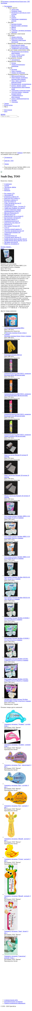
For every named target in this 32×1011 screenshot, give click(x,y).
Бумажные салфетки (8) (11, 196)
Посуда (13, 29)
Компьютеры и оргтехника (19, 46)
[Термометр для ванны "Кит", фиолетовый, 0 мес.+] (15, 763)
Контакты (7, 190)
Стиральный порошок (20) (12, 232)
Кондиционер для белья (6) (12, 218)
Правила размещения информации (14, 1003)
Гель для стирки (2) (10, 201)
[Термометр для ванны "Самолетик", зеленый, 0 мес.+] (11, 954)
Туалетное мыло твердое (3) (12, 237)
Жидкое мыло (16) (9, 214)
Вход (5, 111)
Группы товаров (6, 247)
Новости (7, 189)
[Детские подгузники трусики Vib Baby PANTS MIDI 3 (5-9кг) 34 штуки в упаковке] (11, 698)
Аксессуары (15, 9)
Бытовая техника (16, 24)
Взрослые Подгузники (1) (12, 198)
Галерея (6, 185)
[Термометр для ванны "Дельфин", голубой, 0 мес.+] (15, 722)
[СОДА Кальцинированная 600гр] (11, 326)
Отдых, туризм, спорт (18, 55)
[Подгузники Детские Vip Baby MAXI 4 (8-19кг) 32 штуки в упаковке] (11, 575)
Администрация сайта (11, 1000)
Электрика (14, 102)
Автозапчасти (15, 59)
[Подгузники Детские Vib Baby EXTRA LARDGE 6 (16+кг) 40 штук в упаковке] (11, 677)
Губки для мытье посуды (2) (12, 203)
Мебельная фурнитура (18, 76)
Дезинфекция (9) (9, 205)
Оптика (13, 63)
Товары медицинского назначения (18, 65)
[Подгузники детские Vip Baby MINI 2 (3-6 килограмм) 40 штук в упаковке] (7, 262)
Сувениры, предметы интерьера (21, 30)
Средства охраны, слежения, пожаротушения (20, 93)
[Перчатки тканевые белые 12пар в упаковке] (17, 334)
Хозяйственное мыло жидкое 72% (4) (15, 239)
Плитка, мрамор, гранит (18, 85)
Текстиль (14, 32)
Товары (6, 103)
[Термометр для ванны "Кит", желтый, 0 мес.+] (16, 804)
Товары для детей (16, 56)
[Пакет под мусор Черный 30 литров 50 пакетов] (11, 453)
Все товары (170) (9, 193)
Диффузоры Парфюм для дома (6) (14, 208)
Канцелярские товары (18, 45)
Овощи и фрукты (16, 37)
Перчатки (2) (8, 224)
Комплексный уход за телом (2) (13, 216)
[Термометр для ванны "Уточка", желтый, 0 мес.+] (11, 857)
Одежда (13, 17)
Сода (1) (6, 227)
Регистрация (8, 110)
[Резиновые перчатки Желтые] (11, 353)
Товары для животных (18, 72)
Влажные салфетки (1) (11, 200)
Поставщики (8, 6)
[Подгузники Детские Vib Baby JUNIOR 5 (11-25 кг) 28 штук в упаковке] (11, 616)
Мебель (13, 27)
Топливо (14, 100)
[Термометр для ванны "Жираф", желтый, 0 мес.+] (11, 837)
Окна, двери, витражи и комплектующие (18, 81)
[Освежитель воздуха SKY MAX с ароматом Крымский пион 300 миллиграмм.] (11, 412)
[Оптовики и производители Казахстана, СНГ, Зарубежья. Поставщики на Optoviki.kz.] (16, 3)
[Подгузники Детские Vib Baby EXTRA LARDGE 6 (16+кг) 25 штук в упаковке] (11, 657)
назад (2, 248)
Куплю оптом (8, 105)
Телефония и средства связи (19, 48)
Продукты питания (17, 38)
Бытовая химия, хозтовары (19, 25)
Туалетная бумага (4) (10, 235)
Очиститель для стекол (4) (12, 222)
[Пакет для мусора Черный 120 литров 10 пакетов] (11, 473)
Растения (14, 69)
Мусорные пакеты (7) (10, 219)
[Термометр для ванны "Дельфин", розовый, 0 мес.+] (12, 743)
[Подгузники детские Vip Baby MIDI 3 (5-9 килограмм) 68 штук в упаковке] (11, 555)
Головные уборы (16, 11)
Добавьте (20, 152)
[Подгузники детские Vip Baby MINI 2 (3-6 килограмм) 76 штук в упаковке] (11, 514)
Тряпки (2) (7, 234)
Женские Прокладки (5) (11, 213)
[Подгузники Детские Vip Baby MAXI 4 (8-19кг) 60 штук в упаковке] (11, 596)
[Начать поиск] (18, 116)
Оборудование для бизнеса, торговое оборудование (19, 78)
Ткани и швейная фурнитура (20, 98)
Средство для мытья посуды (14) (14, 231)
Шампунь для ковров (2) (11, 244)
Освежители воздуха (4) (11, 221)
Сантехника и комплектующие (20, 90)
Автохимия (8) (8, 195)
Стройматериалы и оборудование (17, 96)
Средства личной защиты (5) (13, 229)
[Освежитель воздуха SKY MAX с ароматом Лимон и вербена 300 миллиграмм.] (11, 433)
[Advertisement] (16, 134)
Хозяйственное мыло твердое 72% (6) (15, 240)
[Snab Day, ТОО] (1, 172)
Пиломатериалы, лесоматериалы (21, 84)
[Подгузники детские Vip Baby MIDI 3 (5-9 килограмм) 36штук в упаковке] (11, 535)
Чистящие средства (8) (11, 242)
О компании (8, 184)
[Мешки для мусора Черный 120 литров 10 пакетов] (11, 494)
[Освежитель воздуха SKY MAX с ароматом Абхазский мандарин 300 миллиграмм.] (11, 392)
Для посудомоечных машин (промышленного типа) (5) (12, 210)
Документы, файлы (10, 187)
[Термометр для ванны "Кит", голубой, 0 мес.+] (15, 784)
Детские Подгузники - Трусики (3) (14, 206)
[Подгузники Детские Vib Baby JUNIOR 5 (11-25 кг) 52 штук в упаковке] (11, 636)
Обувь (13, 16)
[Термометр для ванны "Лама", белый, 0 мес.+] (11, 929)
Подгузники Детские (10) (12, 226)
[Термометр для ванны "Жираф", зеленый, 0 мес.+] (11, 894)
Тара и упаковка (16, 71)
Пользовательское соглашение (13, 1001)
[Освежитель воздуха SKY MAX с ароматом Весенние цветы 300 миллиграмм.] (11, 372)
